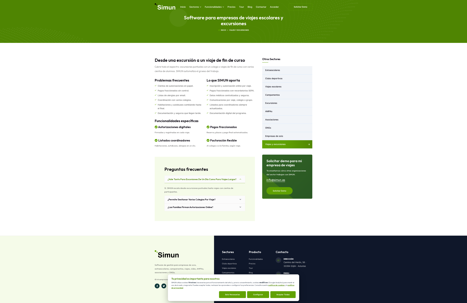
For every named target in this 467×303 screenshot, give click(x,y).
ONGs (268, 128)
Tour (241, 7)
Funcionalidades (213, 7)
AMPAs (268, 111)
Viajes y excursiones (275, 144)
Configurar (258, 294)
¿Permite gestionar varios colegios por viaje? (192, 199)
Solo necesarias (232, 294)
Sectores (194, 7)
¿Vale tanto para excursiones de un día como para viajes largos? (202, 179)
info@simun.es (275, 180)
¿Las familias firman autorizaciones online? (190, 207)
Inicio (183, 7)
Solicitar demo (300, 7)
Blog (250, 7)
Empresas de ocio (274, 136)
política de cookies (276, 285)
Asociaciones (271, 119)
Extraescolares (272, 70)
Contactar (261, 7)
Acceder (274, 7)
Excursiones (271, 103)
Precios (231, 7)
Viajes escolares (273, 86)
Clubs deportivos (273, 78)
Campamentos (272, 95)
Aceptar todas (283, 294)
